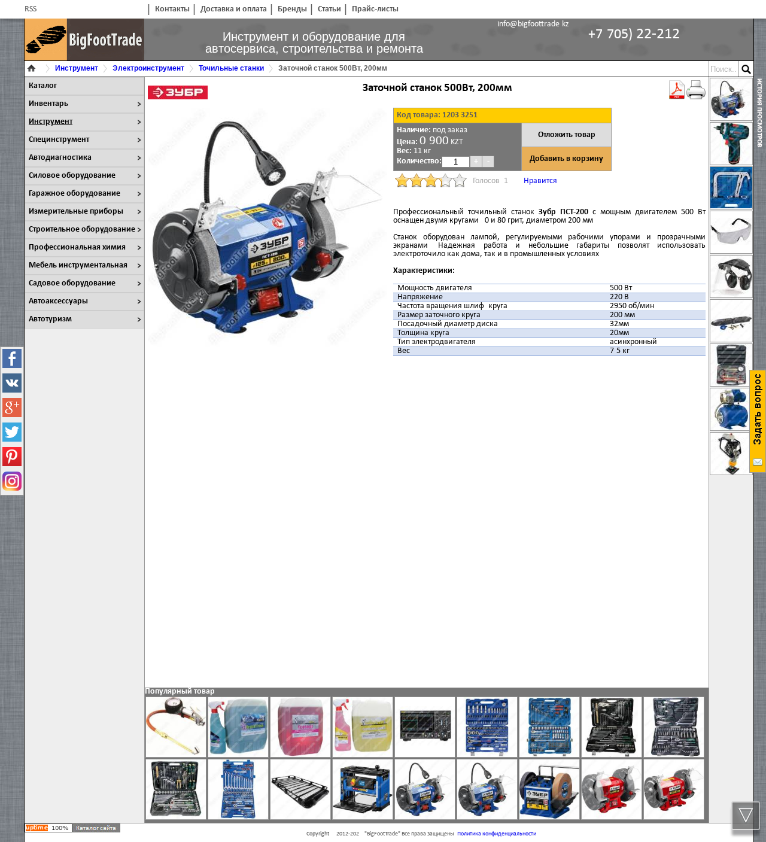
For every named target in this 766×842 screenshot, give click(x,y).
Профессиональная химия (77, 247)
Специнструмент (59, 139)
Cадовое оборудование (72, 283)
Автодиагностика (60, 157)
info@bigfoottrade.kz (533, 24)
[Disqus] (427, 521)
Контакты (172, 9)
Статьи (329, 9)
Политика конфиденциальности (496, 834)
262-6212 (634, 34)
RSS (31, 9)
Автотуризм (50, 319)
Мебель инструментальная (78, 265)
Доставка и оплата (233, 9)
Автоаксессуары (58, 301)
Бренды (292, 9)
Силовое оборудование (72, 175)
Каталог (43, 85)
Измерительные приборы (76, 211)
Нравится (540, 181)
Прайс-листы (375, 9)
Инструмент (50, 121)
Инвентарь (48, 103)
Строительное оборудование (82, 229)
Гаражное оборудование (74, 193)
